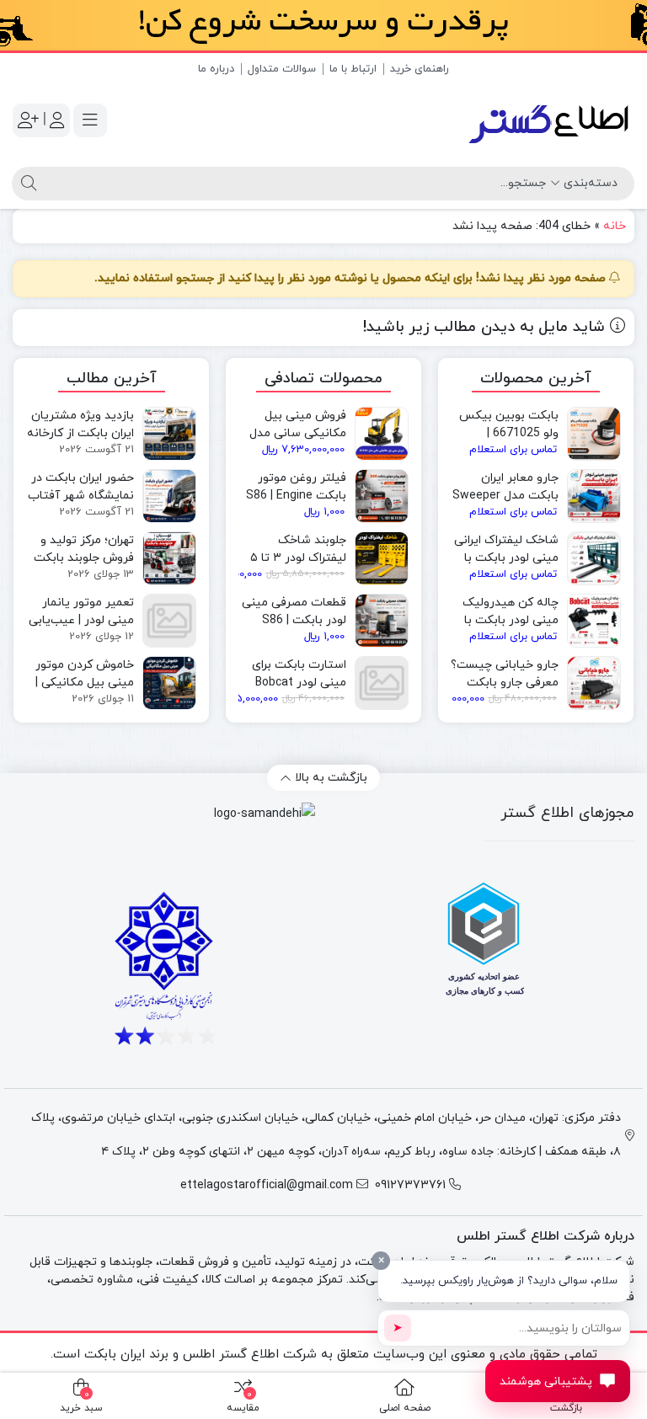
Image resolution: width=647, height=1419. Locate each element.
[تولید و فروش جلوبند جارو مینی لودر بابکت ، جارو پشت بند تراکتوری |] (550, 120)
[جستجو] (26, 183)
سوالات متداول (282, 69)
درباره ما (216, 69)
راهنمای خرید (419, 69)
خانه (614, 226)
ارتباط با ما (353, 69)
